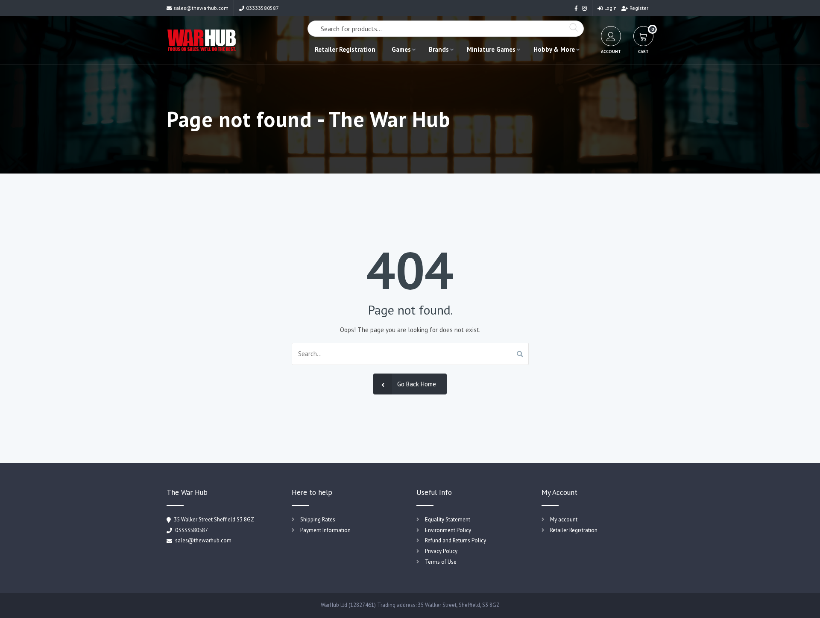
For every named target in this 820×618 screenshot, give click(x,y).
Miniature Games (491, 49)
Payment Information (325, 530)
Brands (439, 49)
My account (563, 519)
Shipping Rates (317, 519)
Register (639, 8)
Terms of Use (441, 561)
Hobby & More (554, 49)
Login (610, 8)
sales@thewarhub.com (200, 8)
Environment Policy (448, 530)
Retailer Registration (345, 49)
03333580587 (262, 8)
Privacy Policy (441, 551)
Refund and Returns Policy (455, 540)
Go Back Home (416, 384)
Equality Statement (447, 519)
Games (401, 49)
